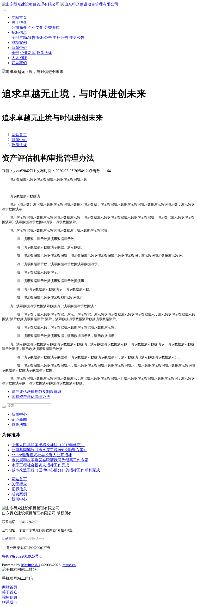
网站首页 (19, 17)
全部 (15, 38)
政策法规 (19, 145)
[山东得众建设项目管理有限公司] (98, 4)
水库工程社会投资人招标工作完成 (40, 465)
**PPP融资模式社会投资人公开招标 (42, 455)
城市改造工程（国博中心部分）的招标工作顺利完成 (56, 470)
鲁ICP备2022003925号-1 (22, 556)
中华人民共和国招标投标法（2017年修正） (48, 445)
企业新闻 (19, 419)
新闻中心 (19, 140)
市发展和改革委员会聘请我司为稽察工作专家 (50, 460)
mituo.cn (69, 565)
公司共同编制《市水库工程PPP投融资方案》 (49, 450)
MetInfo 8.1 (30, 565)
